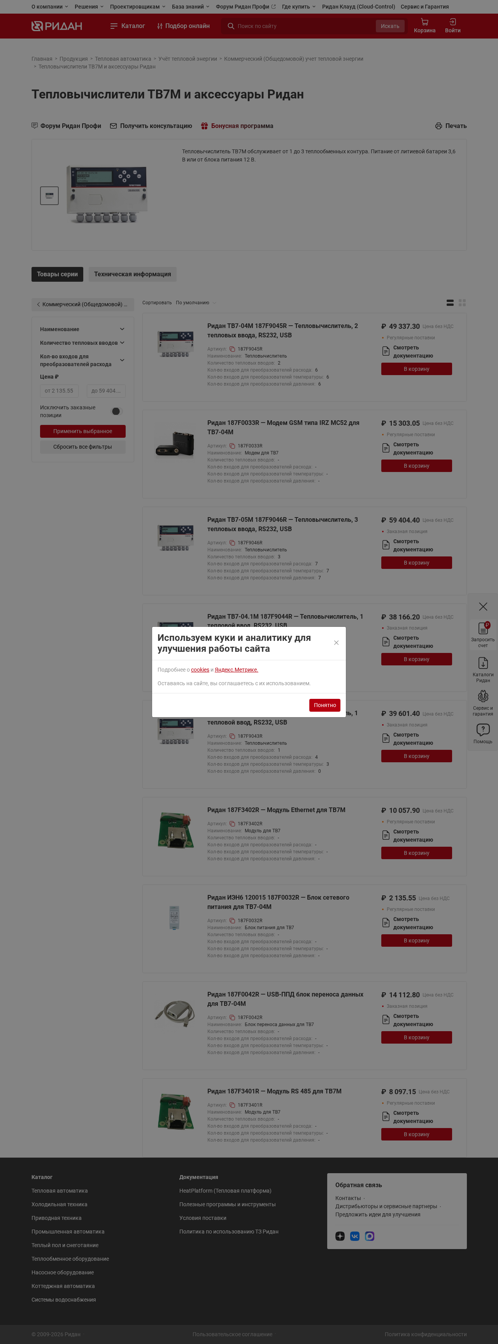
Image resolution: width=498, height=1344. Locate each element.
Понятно (325, 705)
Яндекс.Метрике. (236, 670)
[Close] (336, 643)
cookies (200, 670)
